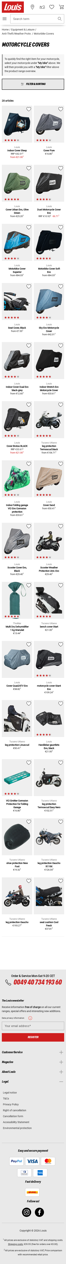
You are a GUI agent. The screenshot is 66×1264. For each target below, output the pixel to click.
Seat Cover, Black (17, 327)
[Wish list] (51, 7)
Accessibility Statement (16, 1122)
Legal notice (10, 1092)
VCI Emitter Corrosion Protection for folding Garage (17, 804)
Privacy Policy (11, 1104)
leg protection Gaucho (17, 922)
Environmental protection (17, 1128)
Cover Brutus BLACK (17, 446)
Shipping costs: (15, 1244)
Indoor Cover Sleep (17, 150)
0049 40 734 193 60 (37, 982)
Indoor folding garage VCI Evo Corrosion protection (17, 508)
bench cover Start (49, 626)
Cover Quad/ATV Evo (17, 685)
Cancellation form (13, 1116)
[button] (60, 19)
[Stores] (32, 7)
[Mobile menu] (4, 18)
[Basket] (61, 7)
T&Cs (6, 1098)
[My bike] (42, 7)
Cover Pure (49, 150)
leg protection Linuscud (17, 744)
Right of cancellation (14, 1110)
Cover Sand (49, 505)
